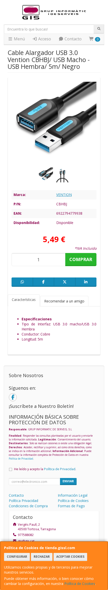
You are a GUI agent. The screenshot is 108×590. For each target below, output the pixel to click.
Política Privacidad (23, 500)
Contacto (73, 39)
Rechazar (42, 556)
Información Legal (72, 495)
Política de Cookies (79, 583)
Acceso (44, 39)
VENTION (64, 194)
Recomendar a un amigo (64, 301)
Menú (19, 39)
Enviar (68, 481)
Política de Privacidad (21, 458)
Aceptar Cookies (70, 556)
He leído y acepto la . (45, 469)
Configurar (17, 556)
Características (24, 299)
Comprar (80, 259)
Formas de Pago (71, 505)
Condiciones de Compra (28, 505)
